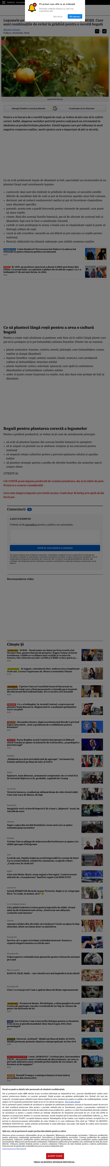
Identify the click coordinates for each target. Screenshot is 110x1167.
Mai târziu (58, 16)
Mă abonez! (74, 16)
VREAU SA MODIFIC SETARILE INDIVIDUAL (54, 1162)
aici (102, 1116)
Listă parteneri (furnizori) (14, 1149)
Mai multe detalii (72, 1102)
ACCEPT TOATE (55, 1156)
